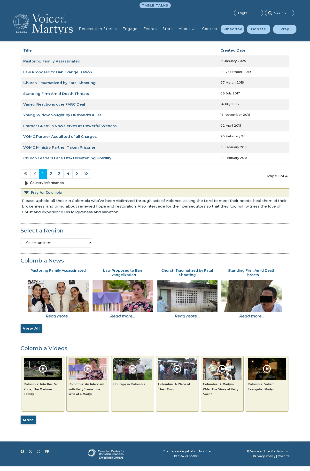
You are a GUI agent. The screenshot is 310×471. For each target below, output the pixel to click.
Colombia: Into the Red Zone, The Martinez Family (41, 389)
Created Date (233, 50)
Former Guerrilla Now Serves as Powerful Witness (69, 126)
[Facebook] (22, 451)
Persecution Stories (98, 29)
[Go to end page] (86, 174)
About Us (187, 29)
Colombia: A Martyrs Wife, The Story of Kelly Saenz (220, 389)
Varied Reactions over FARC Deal (54, 104)
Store (168, 29)
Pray (284, 29)
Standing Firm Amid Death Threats (56, 93)
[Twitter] (30, 451)
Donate (258, 29)
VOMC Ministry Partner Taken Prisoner (59, 147)
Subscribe (232, 29)
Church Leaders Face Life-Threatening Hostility (67, 158)
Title (27, 50)
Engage (130, 29)
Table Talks (155, 5)
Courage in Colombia (129, 384)
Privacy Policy (264, 456)
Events (150, 29)
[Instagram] (38, 451)
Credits (283, 456)
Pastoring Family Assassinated (51, 61)
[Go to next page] (76, 174)
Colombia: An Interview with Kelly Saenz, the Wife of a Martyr (86, 389)
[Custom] (47, 451)
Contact (209, 29)
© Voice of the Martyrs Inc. (268, 451)
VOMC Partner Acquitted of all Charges (60, 136)
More (28, 419)
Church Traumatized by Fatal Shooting (59, 82)
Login (242, 13)
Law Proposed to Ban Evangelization (57, 72)
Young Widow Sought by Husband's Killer (62, 115)
